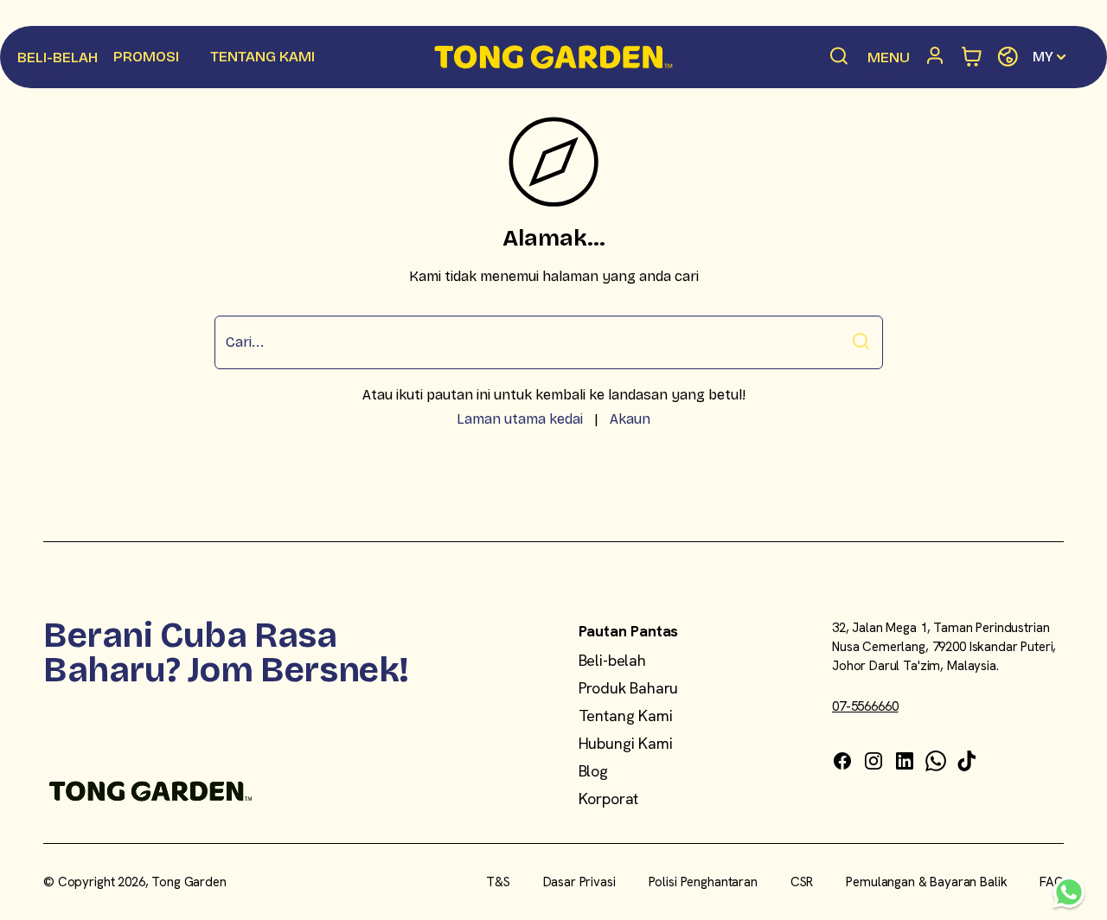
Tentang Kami (626, 715)
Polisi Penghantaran (703, 882)
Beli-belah (612, 660)
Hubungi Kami (626, 743)
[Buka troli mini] (972, 57)
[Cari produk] (839, 57)
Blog (593, 771)
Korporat (609, 798)
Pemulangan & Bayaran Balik (926, 882)
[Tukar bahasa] (1008, 57)
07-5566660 (865, 706)
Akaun (630, 419)
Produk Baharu (629, 688)
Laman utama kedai (520, 419)
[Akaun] (937, 57)
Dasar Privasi (579, 882)
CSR (802, 882)
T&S (498, 882)
